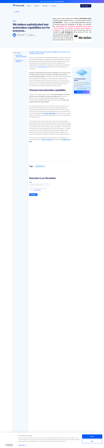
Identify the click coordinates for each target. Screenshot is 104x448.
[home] (19, 5)
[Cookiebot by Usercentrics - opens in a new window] (9, 445)
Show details (22, 445)
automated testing (42, 66)
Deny (92, 441)
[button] (29, 5)
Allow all (92, 436)
